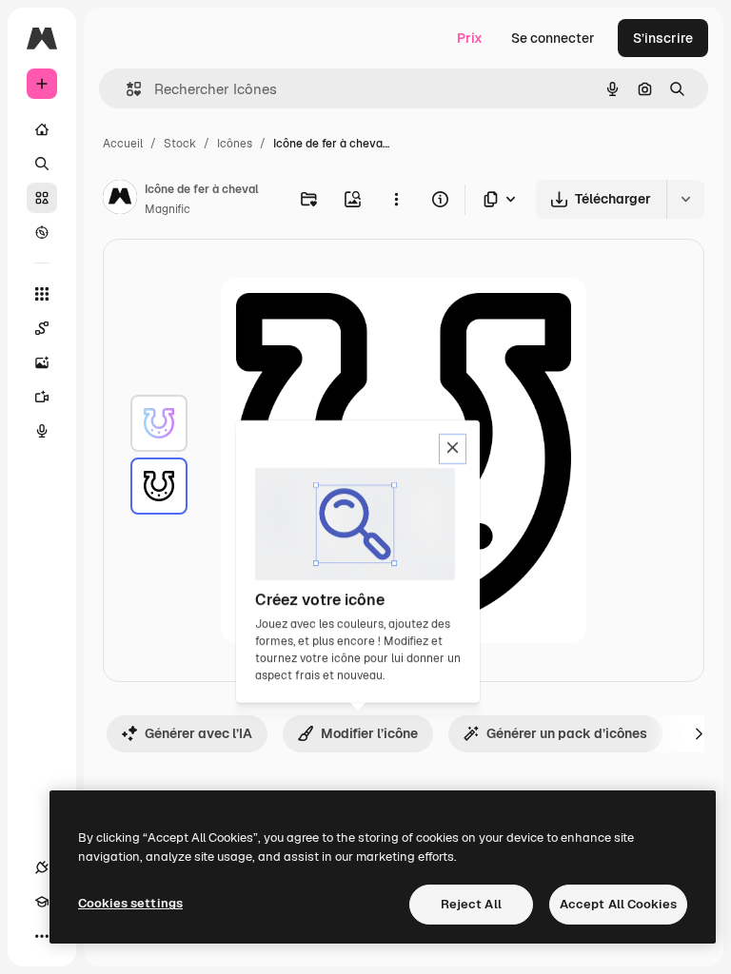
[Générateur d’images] (42, 362)
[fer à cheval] (159, 423)
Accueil (123, 143)
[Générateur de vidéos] (42, 396)
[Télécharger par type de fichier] (500, 199)
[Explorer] (42, 232)
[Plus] (42, 936)
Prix (470, 38)
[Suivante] (699, 733)
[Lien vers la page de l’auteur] (120, 200)
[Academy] (42, 901)
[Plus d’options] (396, 199)
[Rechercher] (42, 163)
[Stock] (42, 198)
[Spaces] (42, 328)
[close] (453, 448)
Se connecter (553, 38)
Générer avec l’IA (198, 733)
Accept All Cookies (618, 904)
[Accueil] (42, 129)
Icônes (234, 143)
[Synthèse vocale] (42, 431)
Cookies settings (130, 903)
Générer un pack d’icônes (566, 733)
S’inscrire (663, 38)
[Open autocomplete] (126, 89)
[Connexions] (42, 867)
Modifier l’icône (369, 733)
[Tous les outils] (42, 294)
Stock (180, 143)
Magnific (167, 209)
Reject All (471, 904)
